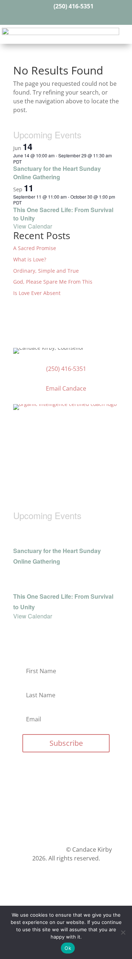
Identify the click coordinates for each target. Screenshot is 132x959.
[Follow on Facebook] (59, 17)
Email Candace (66, 388)
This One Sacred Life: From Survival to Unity (63, 214)
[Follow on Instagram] (72, 17)
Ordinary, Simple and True (46, 270)
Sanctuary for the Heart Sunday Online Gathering (57, 172)
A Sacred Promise (34, 248)
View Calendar (32, 226)
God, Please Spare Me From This (52, 281)
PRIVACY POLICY (43, 849)
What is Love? (29, 259)
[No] (122, 932)
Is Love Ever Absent (36, 292)
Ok (68, 948)
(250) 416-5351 (74, 6)
